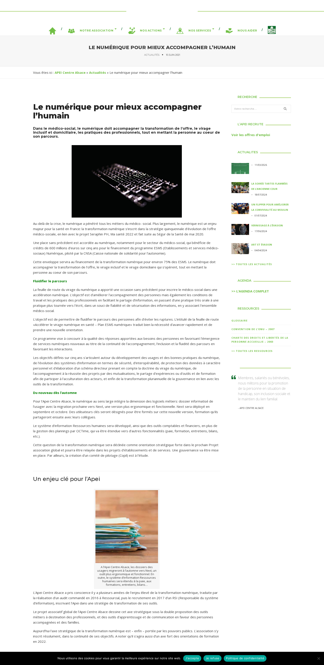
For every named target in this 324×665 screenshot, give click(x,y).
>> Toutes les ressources (252, 351)
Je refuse (212, 658)
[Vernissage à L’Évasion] (240, 230)
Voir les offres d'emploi (250, 135)
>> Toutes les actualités (251, 264)
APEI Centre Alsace (70, 72)
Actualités (151, 54)
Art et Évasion (261, 244)
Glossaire (239, 320)
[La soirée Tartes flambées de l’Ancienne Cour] (240, 188)
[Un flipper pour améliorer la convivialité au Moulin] (240, 209)
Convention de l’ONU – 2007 (252, 329)
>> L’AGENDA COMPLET (250, 291)
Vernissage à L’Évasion (267, 225)
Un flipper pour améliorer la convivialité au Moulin (270, 207)
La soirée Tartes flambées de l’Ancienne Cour (269, 186)
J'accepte (192, 658)
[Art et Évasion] (240, 249)
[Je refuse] (318, 658)
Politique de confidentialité (245, 658)
